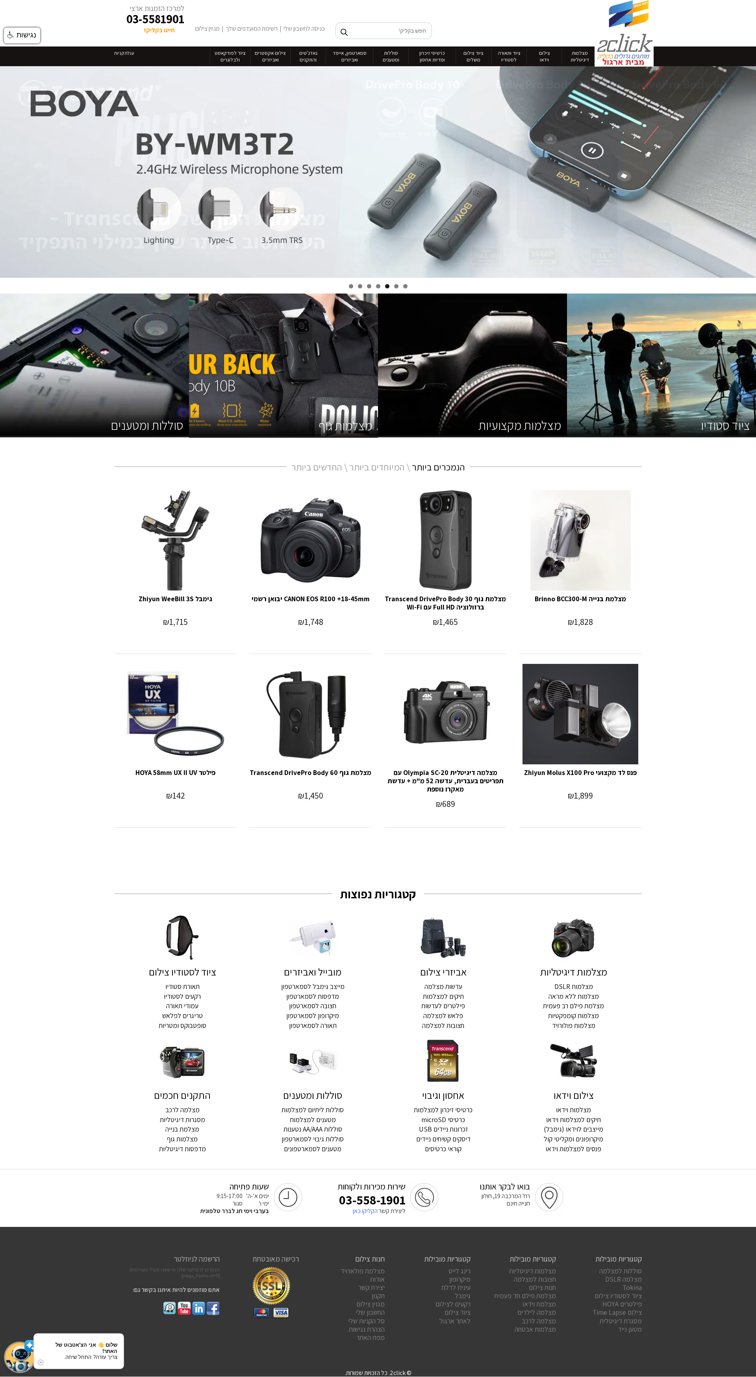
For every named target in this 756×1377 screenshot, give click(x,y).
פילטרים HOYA (622, 1303)
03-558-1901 (372, 1199)
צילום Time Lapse (617, 1312)
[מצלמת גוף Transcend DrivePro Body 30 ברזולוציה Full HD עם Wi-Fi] (445, 540)
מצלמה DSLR (623, 1279)
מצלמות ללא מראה (573, 996)
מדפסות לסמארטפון (312, 996)
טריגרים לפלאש (182, 1015)
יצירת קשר (371, 1287)
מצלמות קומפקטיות (573, 1015)
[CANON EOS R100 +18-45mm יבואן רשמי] (310, 540)
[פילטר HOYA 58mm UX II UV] (175, 714)
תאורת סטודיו (182, 986)
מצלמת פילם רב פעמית (573, 1005)
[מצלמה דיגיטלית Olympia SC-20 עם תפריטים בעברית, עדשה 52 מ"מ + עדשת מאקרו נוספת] (445, 714)
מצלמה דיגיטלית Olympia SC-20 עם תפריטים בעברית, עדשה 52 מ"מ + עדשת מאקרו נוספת (445, 780)
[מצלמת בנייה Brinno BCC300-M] (580, 540)
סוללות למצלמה (620, 1270)
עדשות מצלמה (443, 986)
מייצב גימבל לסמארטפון (313, 986)
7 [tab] (351, 286)
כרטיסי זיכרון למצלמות (443, 1109)
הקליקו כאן (365, 1211)
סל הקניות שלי (366, 1320)
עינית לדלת (456, 1287)
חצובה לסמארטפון (312, 1005)
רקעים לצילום (453, 1303)
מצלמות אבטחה (535, 1329)
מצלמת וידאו (539, 1303)
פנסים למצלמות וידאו (573, 1148)
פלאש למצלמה (443, 1015)
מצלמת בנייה (182, 1129)
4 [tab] (378, 286)
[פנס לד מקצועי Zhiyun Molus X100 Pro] (580, 714)
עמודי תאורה (182, 1005)
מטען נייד (630, 1329)
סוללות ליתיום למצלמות (313, 1109)
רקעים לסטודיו (182, 996)
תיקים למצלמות (443, 996)
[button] (19, 1357)
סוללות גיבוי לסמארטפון (313, 1138)
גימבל (463, 1295)
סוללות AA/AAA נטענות (313, 1129)
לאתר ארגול (455, 1320)
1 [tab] (405, 286)
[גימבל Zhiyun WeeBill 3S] (175, 540)
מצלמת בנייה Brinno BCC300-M (580, 598)
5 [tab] (369, 286)
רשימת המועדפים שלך (252, 28)
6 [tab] (360, 286)
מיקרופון (460, 1279)
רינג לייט (459, 1270)
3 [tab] (387, 286)
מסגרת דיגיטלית (621, 1320)
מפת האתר (370, 1337)
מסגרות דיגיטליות (182, 1119)
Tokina (632, 1287)
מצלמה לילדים (536, 1312)
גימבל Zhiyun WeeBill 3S (175, 598)
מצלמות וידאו (573, 1109)
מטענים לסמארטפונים (312, 1148)
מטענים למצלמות (313, 1119)
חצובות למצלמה (443, 1025)
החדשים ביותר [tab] (316, 467)
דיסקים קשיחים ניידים (443, 1138)
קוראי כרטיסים (443, 1148)
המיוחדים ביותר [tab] (377, 467)
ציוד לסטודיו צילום (618, 1295)
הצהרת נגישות (367, 1329)
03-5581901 (155, 19)
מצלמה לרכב (182, 1109)
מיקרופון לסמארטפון (312, 1015)
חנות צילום (542, 1287)
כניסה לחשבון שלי (304, 28)
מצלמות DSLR (573, 986)
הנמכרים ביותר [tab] (438, 467)
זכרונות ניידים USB (443, 1129)
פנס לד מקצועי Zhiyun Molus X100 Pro (580, 772)
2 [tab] (396, 286)
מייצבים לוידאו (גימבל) (573, 1129)
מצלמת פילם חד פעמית (525, 1295)
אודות (377, 1279)
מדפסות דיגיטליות (182, 1148)
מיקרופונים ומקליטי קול (573, 1138)
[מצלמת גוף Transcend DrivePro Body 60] (310, 714)
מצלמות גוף (182, 1138)
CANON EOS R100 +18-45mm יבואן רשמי (311, 598)
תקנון (378, 1295)
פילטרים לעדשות (443, 1005)
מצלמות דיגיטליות (532, 1270)
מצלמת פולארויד (363, 1270)
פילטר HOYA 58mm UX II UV (175, 772)
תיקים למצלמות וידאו (573, 1119)
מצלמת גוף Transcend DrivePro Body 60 (310, 772)
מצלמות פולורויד (573, 1025)
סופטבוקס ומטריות (182, 1025)
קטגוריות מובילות (618, 1259)
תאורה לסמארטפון (313, 1025)
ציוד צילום (458, 1312)
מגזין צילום (207, 28)
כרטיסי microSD (443, 1119)
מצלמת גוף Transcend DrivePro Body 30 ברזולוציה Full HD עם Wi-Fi (445, 602)
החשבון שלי (370, 1312)
